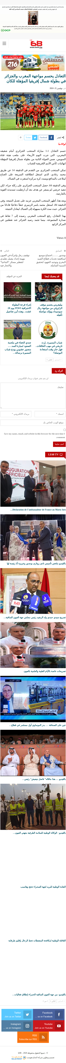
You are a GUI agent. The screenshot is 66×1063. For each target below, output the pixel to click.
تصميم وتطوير (48, 1057)
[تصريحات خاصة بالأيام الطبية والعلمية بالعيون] (33, 645)
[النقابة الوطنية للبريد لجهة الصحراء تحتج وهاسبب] (33, 861)
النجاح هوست (31, 1057)
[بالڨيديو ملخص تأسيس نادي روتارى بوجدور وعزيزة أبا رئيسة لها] (33, 537)
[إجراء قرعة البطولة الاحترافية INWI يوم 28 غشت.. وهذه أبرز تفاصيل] (17, 292)
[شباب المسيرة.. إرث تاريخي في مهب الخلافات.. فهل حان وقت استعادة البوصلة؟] (48, 329)
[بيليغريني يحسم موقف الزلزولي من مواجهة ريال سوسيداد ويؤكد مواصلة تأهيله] (48, 292)
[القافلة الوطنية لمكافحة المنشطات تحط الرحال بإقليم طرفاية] (33, 914)
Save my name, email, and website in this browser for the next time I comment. (34, 436)
